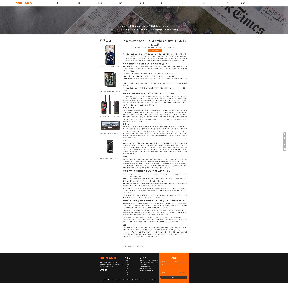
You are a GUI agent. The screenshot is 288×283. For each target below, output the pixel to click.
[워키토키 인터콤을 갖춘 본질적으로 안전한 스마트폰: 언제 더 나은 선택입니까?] (110, 104)
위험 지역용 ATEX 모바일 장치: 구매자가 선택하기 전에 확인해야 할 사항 (110, 133)
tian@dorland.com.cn (147, 270)
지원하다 (127, 268)
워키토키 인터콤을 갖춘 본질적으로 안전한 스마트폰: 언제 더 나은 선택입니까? (110, 116)
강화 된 (174, 47)
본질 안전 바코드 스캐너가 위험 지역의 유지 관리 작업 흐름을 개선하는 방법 (110, 67)
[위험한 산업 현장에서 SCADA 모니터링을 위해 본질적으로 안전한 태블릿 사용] (110, 79)
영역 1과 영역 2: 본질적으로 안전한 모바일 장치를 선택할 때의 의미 (110, 158)
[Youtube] (106, 269)
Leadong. (148, 280)
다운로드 (127, 270)
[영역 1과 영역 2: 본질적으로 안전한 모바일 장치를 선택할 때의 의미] (110, 146)
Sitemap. (154, 280)
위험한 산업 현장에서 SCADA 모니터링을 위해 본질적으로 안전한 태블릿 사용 (110, 91)
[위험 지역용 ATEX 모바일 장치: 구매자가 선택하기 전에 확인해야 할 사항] (110, 125)
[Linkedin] (103, 269)
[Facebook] (101, 269)
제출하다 (174, 277)
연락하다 (127, 274)
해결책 (127, 266)
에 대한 (127, 264)
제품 (126, 262)
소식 (126, 272)
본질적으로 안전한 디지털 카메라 (133, 246)
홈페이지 (127, 260)
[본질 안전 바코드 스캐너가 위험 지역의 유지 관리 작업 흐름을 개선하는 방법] (110, 55)
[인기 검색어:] (228, 3)
